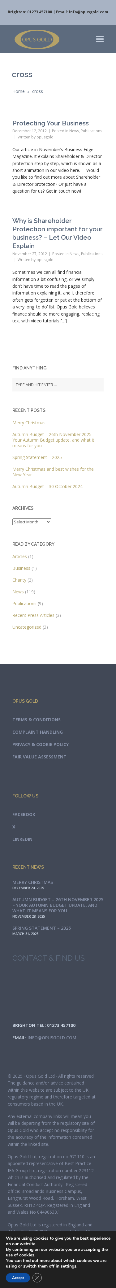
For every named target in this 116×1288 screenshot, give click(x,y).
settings (68, 1266)
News (74, 130)
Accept (18, 1277)
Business (21, 568)
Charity (19, 580)
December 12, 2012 (29, 130)
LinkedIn (22, 839)
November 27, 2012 (29, 253)
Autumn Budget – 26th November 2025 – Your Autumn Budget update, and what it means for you (53, 439)
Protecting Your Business (50, 123)
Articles (19, 556)
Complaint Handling (37, 732)
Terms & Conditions (36, 720)
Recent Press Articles (33, 615)
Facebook (23, 814)
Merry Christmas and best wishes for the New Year (53, 472)
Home (18, 91)
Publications (91, 130)
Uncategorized (26, 627)
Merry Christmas (28, 423)
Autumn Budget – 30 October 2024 (47, 486)
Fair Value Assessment (39, 757)
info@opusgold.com (88, 12)
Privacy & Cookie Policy (40, 744)
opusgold (45, 137)
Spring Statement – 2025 (37, 457)
